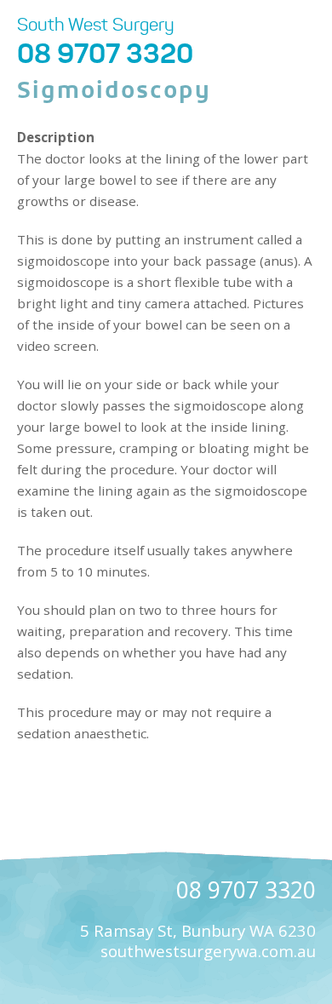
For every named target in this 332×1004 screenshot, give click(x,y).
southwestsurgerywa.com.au (208, 950)
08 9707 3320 (105, 54)
